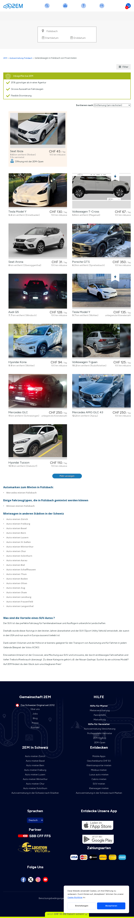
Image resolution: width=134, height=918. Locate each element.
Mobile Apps (98, 756)
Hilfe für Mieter (99, 705)
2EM (5, 58)
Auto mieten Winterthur (20, 546)
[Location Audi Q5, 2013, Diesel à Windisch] (37, 291)
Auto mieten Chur (16, 551)
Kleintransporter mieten (99, 765)
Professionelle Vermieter (99, 733)
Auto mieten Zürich (17, 519)
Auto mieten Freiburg (18, 523)
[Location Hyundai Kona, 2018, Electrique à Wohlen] (37, 341)
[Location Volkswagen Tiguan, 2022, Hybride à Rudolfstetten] (101, 341)
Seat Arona (15, 262)
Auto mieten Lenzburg (18, 597)
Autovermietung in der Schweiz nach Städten (35, 793)
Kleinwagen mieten (99, 788)
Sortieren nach (84, 105)
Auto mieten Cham (16, 592)
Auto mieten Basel (16, 528)
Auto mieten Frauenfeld (19, 601)
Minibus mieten (99, 770)
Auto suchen (48, 7)
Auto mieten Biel (15, 564)
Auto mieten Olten (16, 583)
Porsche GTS (80, 262)
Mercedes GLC (17, 412)
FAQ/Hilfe (84, 7)
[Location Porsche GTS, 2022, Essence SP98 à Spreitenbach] (101, 241)
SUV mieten (99, 783)
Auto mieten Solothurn (19, 555)
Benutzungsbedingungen (52, 898)
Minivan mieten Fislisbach (20, 505)
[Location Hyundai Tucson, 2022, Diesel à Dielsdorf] (37, 441)
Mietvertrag (100, 719)
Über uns (35, 709)
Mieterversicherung (100, 710)
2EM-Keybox (99, 738)
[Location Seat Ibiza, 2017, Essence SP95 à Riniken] (37, 130)
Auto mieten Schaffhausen (21, 569)
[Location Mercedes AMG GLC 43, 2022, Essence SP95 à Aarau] (101, 391)
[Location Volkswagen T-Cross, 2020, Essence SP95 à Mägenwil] (101, 190)
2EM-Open (99, 742)
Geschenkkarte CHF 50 (99, 760)
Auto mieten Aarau (16, 560)
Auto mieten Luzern (17, 537)
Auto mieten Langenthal (20, 606)
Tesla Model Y (16, 211)
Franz (102, 7)
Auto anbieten (66, 7)
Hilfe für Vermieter (99, 724)
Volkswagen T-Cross (85, 211)
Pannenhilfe (100, 715)
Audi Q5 (13, 312)
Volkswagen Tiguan (84, 362)
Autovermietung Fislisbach (20, 58)
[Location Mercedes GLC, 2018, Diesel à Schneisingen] (37, 391)
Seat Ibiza (16, 151)
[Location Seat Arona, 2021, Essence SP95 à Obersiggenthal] (37, 241)
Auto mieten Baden (17, 578)
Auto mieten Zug (15, 587)
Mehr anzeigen (67, 476)
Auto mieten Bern (16, 532)
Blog (35, 718)
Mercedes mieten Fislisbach (21, 492)
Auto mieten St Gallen (18, 542)
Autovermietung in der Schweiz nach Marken (99, 793)
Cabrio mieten (99, 779)
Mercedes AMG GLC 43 (87, 412)
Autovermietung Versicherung (99, 728)
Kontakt (35, 727)
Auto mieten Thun (16, 574)
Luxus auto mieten (99, 774)
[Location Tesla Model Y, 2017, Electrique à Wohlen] (101, 291)
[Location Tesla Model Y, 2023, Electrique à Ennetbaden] (37, 190)
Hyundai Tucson (18, 462)
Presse (35, 723)
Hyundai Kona (16, 362)
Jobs (35, 713)
